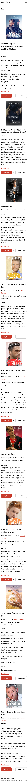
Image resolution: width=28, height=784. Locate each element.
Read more (5, 92)
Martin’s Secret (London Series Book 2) (11, 531)
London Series (18, 619)
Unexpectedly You (8, 43)
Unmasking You (7, 206)
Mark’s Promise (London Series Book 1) (13, 713)
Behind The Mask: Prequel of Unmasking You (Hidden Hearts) (13, 131)
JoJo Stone (5, 2)
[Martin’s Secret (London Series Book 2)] (14, 513)
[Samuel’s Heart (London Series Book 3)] (14, 354)
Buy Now (6, 96)
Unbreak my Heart (8, 454)
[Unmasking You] (14, 190)
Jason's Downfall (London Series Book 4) (13, 286)
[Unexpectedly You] (14, 27)
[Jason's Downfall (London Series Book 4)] (14, 268)
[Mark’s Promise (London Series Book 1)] (14, 696)
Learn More (21, 96)
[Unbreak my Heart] (14, 438)
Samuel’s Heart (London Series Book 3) (13, 372)
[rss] (26, 781)
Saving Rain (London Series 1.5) (12, 614)
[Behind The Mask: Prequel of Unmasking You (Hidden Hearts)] (14, 113)
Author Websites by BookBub (14, 780)
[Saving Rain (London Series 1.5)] (14, 597)
